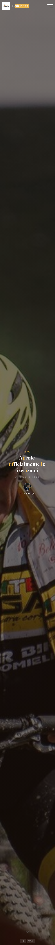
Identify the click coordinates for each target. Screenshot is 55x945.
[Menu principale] (50, 5)
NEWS (27, 451)
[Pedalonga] (6, 5)
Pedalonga (20, 6)
